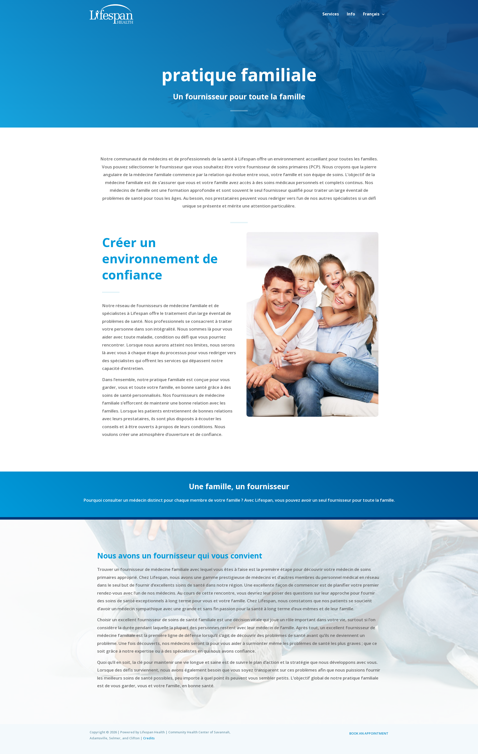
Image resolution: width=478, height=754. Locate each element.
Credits (149, 738)
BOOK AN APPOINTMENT (368, 733)
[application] (381, 14)
